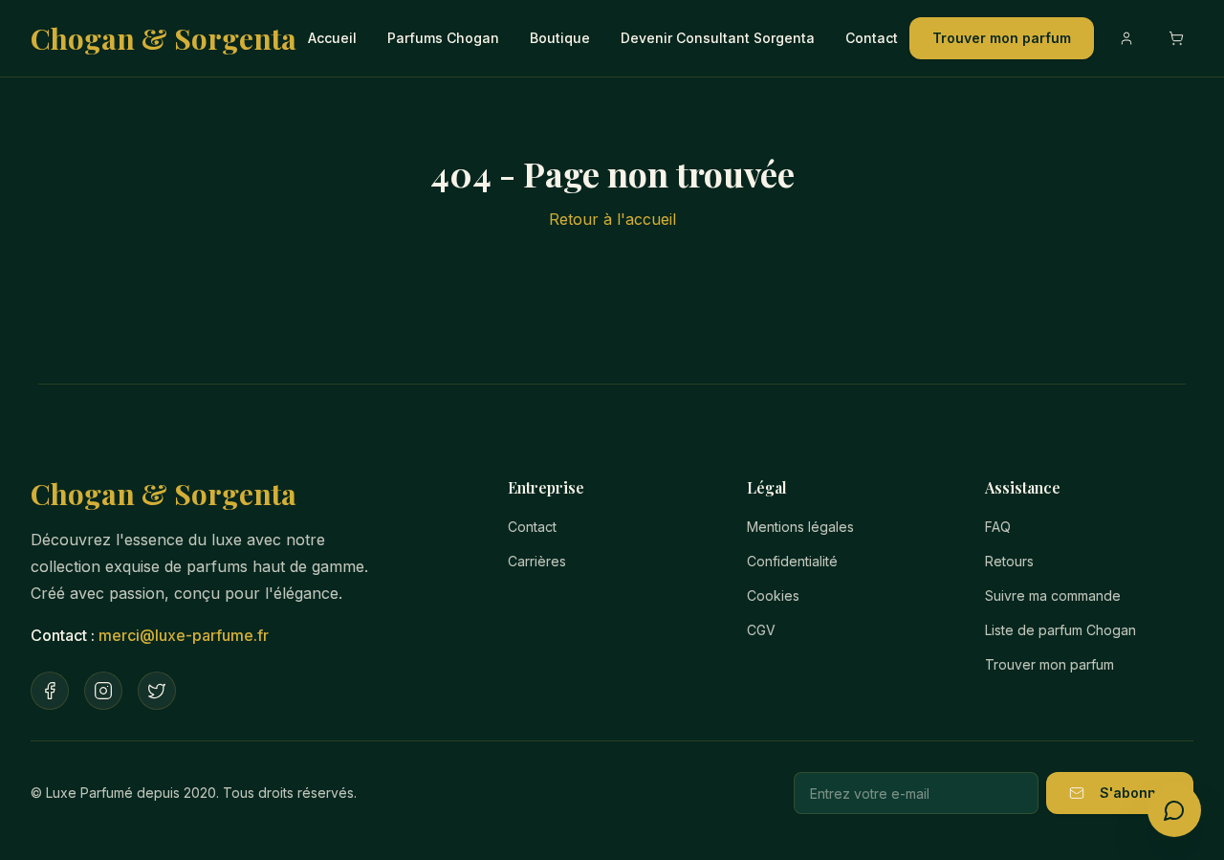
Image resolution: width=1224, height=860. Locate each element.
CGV (761, 630)
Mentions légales (800, 526)
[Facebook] (50, 691)
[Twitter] (157, 691)
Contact (871, 38)
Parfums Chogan (443, 38)
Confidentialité (792, 561)
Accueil (332, 38)
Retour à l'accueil (612, 219)
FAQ (998, 526)
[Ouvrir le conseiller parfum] (1174, 810)
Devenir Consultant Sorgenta (718, 38)
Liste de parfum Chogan (1060, 630)
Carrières (537, 561)
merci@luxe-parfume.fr (183, 635)
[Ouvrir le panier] (1176, 38)
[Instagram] (103, 691)
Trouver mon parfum (1001, 38)
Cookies (773, 595)
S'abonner (1135, 792)
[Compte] (1126, 38)
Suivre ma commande (1053, 595)
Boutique (560, 38)
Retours (1009, 561)
